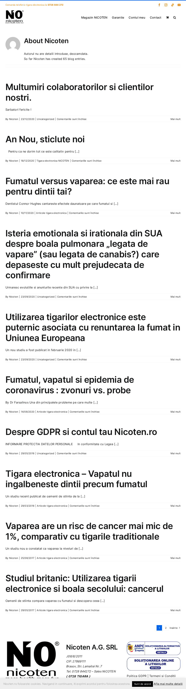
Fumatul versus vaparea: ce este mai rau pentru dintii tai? (87, 186)
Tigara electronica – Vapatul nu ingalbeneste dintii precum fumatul (76, 479)
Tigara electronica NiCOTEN (53, 160)
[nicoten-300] (32, 643)
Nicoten (13, 119)
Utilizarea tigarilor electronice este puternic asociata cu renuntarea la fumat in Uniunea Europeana (92, 327)
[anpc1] (154, 643)
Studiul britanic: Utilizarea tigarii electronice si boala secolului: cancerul (84, 583)
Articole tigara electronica (51, 212)
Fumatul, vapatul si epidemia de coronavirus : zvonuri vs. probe (69, 384)
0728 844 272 (56, 4)
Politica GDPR (136, 676)
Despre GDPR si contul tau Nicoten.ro (81, 431)
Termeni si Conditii (162, 676)
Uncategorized (45, 119)
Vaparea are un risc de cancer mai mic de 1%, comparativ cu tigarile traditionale (89, 531)
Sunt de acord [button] (142, 683)
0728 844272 (81, 671)
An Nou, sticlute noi (45, 139)
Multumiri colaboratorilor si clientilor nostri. (79, 92)
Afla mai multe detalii (168, 684)
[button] (174, 17)
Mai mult (176, 119)
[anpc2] (154, 658)
